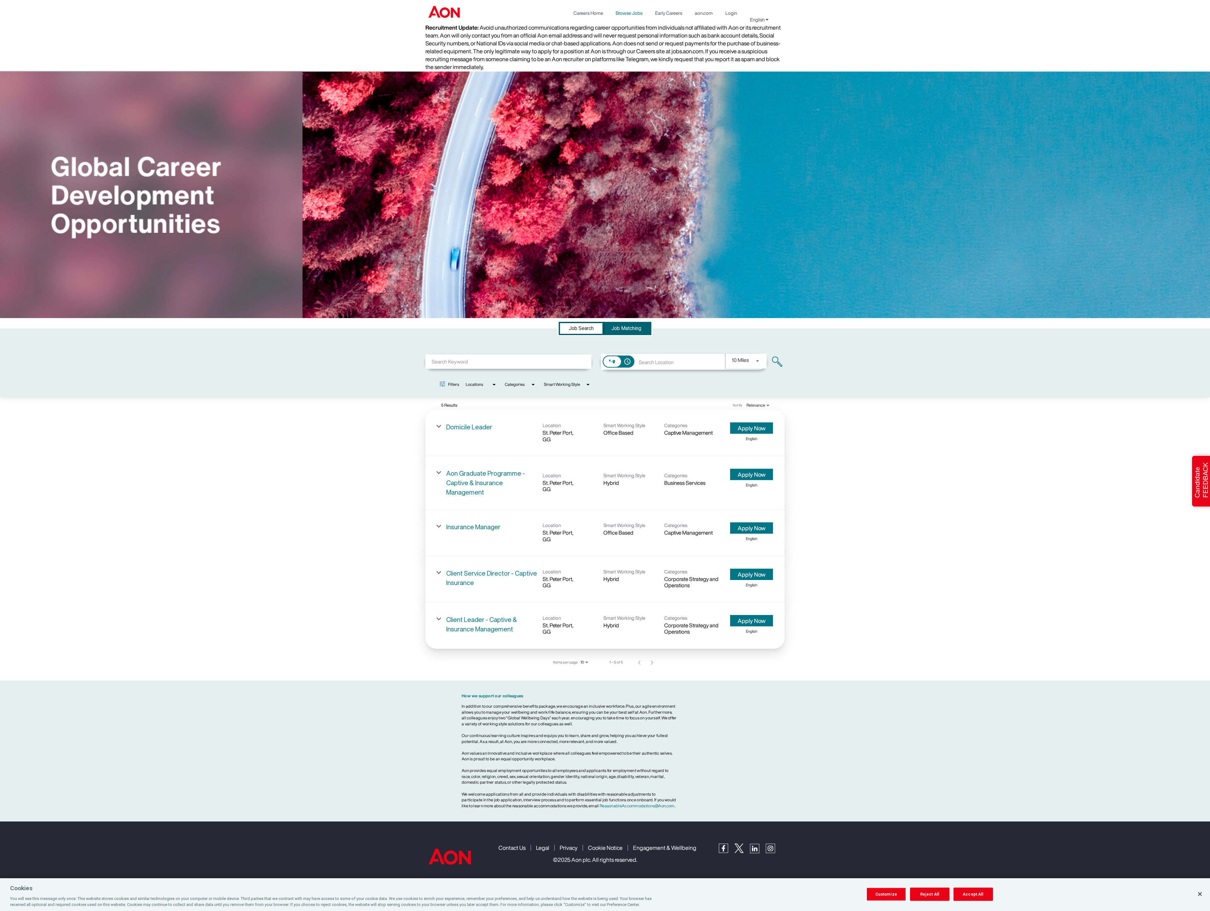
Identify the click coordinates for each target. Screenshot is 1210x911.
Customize (886, 894)
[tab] (581, 328)
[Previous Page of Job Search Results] (639, 662)
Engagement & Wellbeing (664, 848)
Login (731, 12)
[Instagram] (773, 851)
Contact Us (512, 848)
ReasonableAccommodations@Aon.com (637, 806)
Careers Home (588, 12)
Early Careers (668, 12)
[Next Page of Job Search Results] (652, 662)
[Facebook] (727, 851)
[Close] (1200, 894)
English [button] (758, 19)
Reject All (929, 894)
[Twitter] (742, 851)
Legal (542, 848)
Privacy (569, 848)
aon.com (704, 12)
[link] (605, 433)
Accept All (973, 894)
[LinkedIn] (758, 851)
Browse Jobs (629, 12)
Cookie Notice (605, 848)
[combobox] (508, 361)
